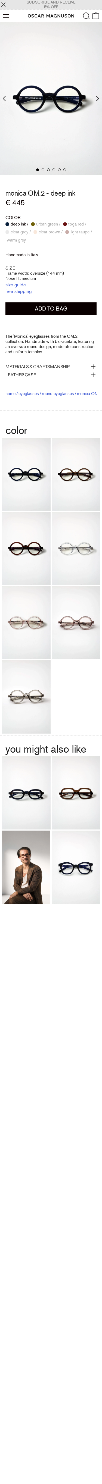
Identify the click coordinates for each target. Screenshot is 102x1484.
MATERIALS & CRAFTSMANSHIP (37, 366)
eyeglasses (28, 393)
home (10, 393)
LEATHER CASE (20, 374)
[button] (86, 16)
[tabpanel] (51, 98)
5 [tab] (59, 169)
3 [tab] (48, 169)
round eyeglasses (58, 393)
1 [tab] (37, 169)
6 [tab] (64, 169)
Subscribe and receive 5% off (51, 4)
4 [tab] (53, 169)
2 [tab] (43, 169)
